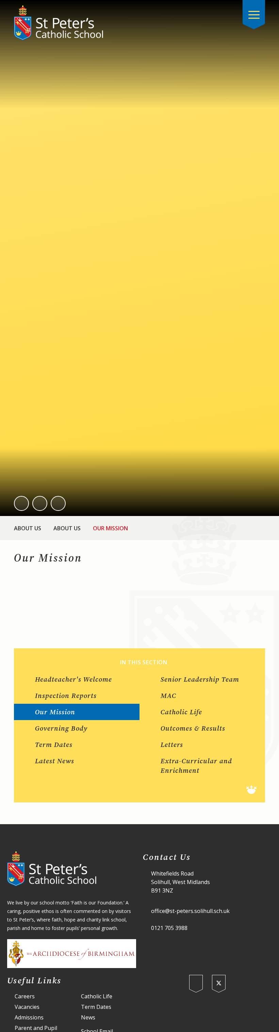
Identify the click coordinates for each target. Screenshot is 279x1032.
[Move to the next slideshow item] (39, 503)
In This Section (143, 662)
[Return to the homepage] (58, 22)
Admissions (29, 1017)
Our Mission (110, 528)
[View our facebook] (196, 984)
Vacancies (27, 1007)
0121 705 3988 (169, 928)
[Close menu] (254, 14)
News (88, 1017)
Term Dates (96, 1007)
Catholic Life (96, 996)
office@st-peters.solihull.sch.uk (190, 911)
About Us (27, 528)
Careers (25, 996)
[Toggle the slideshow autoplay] (58, 503)
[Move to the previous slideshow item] (21, 503)
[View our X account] (219, 984)
